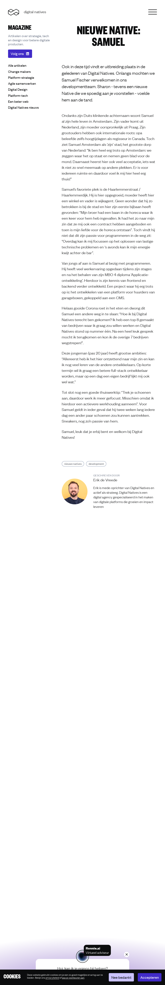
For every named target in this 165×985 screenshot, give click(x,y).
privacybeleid (52, 977)
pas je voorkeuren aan (73, 977)
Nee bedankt (121, 977)
